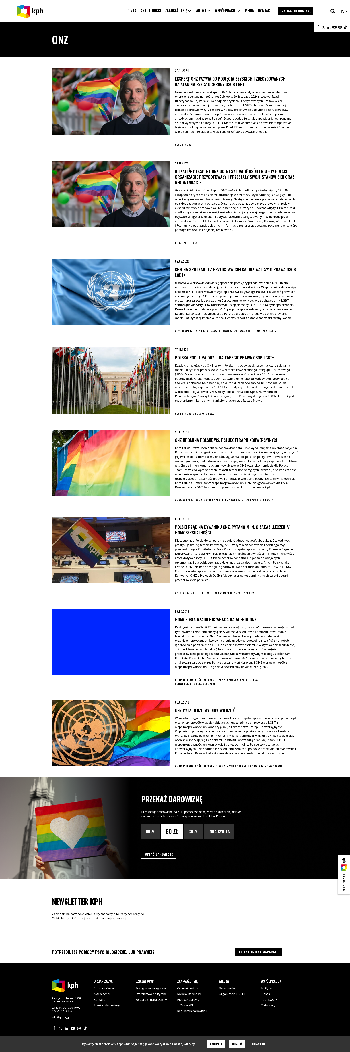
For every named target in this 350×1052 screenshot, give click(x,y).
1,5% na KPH (185, 1005)
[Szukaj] (332, 11)
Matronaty (268, 1005)
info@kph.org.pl (61, 1017)
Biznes (265, 994)
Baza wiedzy (227, 988)
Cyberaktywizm (187, 988)
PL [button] (344, 11)
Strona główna (104, 988)
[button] (178, 11)
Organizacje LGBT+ (232, 994)
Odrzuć (237, 1044)
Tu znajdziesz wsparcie (258, 952)
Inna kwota (219, 831)
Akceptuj (216, 1044)
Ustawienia (258, 1044)
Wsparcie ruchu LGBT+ (151, 1000)
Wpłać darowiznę (160, 854)
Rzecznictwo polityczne (151, 994)
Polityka (266, 988)
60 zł (172, 831)
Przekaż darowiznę (107, 1005)
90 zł (150, 831)
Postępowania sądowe (150, 988)
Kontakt (99, 1000)
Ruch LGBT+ (269, 1000)
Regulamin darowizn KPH (194, 1011)
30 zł (193, 831)
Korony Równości (189, 994)
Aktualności (102, 994)
